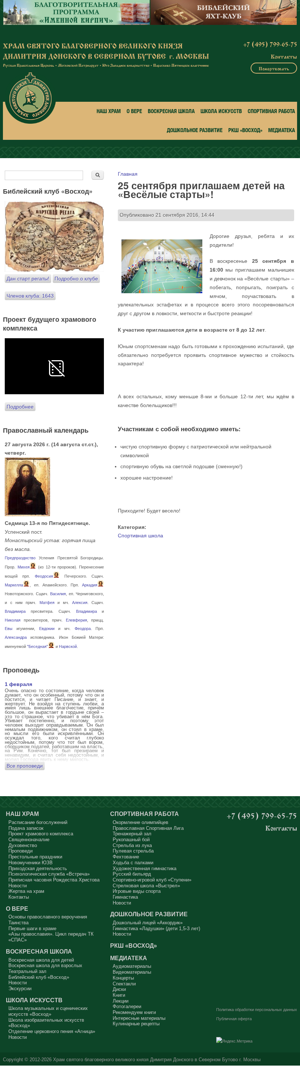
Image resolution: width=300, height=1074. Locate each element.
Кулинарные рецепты (136, 1023)
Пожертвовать (274, 68)
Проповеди (20, 851)
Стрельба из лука (132, 845)
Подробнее (20, 407)
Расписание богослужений (37, 822)
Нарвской (68, 646)
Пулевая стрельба (133, 851)
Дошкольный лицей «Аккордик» (148, 922)
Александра (16, 637)
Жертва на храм (26, 891)
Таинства (18, 922)
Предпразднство (20, 558)
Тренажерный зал (132, 833)
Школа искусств (221, 111)
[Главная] (30, 98)
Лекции (120, 1001)
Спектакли (124, 984)
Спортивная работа (271, 111)
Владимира (15, 611)
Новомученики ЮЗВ (30, 862)
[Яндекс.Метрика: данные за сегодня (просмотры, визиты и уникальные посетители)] (234, 1041)
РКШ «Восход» (245, 130)
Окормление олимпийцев (140, 822)
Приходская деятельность (37, 868)
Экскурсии (19, 988)
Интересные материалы (139, 1018)
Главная (128, 174)
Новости (17, 885)
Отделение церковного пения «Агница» (51, 1031)
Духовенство (22, 845)
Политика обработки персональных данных (256, 1009)
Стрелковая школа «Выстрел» (146, 885)
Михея (24, 567)
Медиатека (281, 130)
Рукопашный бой (131, 839)
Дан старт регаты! (28, 278)
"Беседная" (37, 646)
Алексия (79, 602)
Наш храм (109, 111)
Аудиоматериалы (132, 966)
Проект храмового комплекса (40, 833)
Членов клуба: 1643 (30, 296)
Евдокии (47, 628)
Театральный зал (27, 971)
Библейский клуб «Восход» (38, 977)
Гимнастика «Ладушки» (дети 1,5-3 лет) (156, 928)
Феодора (83, 628)
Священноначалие (28, 839)
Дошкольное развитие (194, 130)
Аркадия (89, 585)
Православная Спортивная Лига (148, 828)
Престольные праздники (35, 856)
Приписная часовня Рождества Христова (54, 880)
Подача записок (26, 828)
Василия (58, 594)
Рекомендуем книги (134, 1012)
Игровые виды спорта (137, 891)
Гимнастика (125, 897)
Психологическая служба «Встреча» (49, 874)
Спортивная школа (140, 535)
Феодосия (44, 576)
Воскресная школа (171, 111)
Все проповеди (25, 766)
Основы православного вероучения (47, 917)
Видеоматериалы (132, 972)
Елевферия (76, 620)
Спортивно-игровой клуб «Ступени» (152, 880)
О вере (134, 111)
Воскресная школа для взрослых (45, 965)
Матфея (47, 602)
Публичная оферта (234, 1019)
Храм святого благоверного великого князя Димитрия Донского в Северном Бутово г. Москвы (156, 1059)
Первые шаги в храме (32, 928)
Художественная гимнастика (144, 868)
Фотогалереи (127, 1006)
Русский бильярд (132, 874)
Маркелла (14, 585)
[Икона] (27, 514)
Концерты (123, 978)
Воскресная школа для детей (41, 960)
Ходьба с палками (133, 862)
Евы (8, 628)
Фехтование (126, 856)
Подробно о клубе (76, 278)
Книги (119, 995)
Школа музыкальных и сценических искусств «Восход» (48, 1011)
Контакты (284, 56)
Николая (12, 620)
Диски (119, 989)
